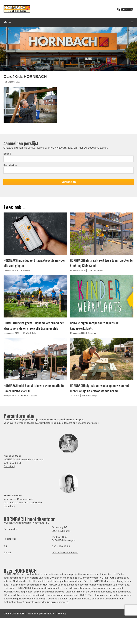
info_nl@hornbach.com (65, 552)
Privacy (62, 613)
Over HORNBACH (14, 613)
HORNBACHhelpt (95, 270)
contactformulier (89, 422)
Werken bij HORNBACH (41, 613)
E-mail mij (9, 466)
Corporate (25, 270)
